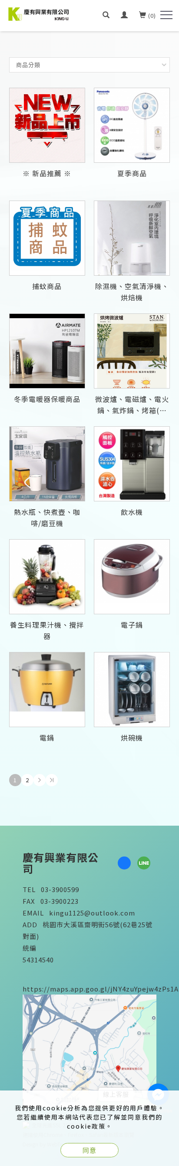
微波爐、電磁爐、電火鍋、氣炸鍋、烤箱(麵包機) (132, 406)
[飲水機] (131, 464)
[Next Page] (39, 780)
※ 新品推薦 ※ (47, 173)
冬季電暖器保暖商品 (47, 399)
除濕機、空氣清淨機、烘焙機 (132, 292)
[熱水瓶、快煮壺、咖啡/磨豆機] (47, 464)
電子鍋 (132, 624)
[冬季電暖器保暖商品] (47, 351)
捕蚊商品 (47, 286)
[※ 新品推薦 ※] (47, 125)
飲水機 (132, 512)
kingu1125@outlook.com (92, 912)
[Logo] (39, 13)
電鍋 (47, 737)
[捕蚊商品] (47, 238)
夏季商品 (132, 173)
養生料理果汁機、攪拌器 (47, 630)
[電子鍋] (131, 577)
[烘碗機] (131, 689)
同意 (89, 1150)
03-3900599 (60, 889)
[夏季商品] (131, 125)
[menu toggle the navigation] (166, 15)
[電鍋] (47, 689)
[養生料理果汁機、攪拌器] (47, 577)
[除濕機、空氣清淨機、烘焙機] (131, 238)
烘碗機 (132, 737)
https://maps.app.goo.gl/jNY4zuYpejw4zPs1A (101, 988)
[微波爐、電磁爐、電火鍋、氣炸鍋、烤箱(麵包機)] (131, 351)
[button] (106, 15)
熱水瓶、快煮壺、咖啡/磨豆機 (47, 517)
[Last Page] (52, 780)
